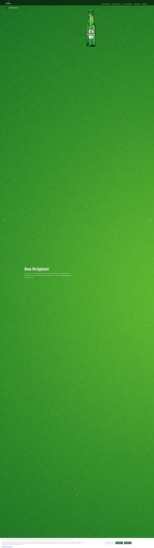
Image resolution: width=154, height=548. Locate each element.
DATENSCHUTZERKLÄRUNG (7, 546)
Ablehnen (119, 542)
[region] (77, 543)
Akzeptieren (128, 542)
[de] (8, 2)
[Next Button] (149, 274)
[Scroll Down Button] (77, 494)
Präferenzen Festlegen (110, 542)
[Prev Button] (4, 274)
